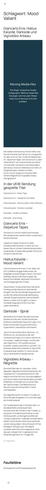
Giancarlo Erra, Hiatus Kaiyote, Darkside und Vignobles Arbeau (20, 32)
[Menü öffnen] (5, 3)
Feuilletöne (12, 462)
